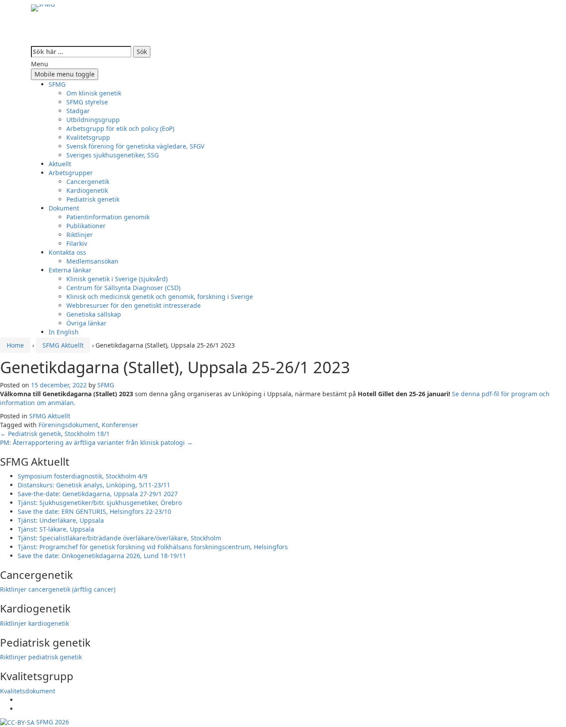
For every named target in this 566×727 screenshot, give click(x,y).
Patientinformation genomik (107, 217)
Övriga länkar (86, 323)
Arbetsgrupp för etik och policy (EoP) (120, 128)
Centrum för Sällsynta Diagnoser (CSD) (123, 287)
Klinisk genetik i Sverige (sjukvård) (117, 279)
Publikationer (86, 226)
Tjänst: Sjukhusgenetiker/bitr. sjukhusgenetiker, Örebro (100, 502)
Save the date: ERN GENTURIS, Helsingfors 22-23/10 (94, 511)
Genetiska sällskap (93, 314)
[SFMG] (43, 28)
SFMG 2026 (51, 722)
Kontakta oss (67, 252)
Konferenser (120, 425)
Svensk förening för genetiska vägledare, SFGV (135, 146)
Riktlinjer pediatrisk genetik (41, 657)
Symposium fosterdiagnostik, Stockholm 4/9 (82, 476)
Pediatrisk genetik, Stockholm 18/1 (55, 433)
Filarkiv (76, 243)
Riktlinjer (79, 234)
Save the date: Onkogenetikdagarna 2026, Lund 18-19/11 (102, 555)
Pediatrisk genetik (92, 199)
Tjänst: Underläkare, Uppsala (61, 520)
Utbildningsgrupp (93, 119)
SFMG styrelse (87, 102)
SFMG (57, 84)
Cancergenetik (87, 181)
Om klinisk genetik (93, 93)
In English (64, 332)
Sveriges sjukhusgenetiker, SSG (112, 155)
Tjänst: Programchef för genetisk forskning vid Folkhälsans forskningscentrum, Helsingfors (153, 547)
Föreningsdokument (68, 425)
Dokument (64, 208)
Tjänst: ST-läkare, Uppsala (56, 529)
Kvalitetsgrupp (88, 137)
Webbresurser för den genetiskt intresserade (133, 305)
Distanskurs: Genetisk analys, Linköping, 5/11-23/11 (94, 485)
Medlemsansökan (92, 261)
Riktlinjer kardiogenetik (34, 623)
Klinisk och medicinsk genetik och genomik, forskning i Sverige (159, 296)
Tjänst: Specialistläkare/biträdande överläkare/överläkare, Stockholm (119, 538)
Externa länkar (70, 270)
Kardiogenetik (87, 190)
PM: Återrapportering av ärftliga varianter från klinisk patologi (96, 442)
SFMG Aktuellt (63, 345)
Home (15, 345)
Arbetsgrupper (71, 172)
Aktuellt (60, 164)
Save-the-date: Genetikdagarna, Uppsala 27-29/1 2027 (98, 494)
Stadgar (78, 111)
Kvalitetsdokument (27, 691)
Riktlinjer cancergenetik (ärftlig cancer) (57, 589)
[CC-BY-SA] (17, 722)
